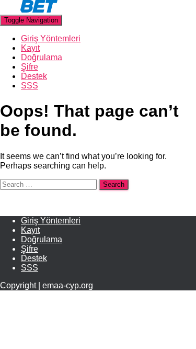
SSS (29, 85)
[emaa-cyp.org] (28, 9)
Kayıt (30, 47)
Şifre (29, 66)
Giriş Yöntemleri (50, 38)
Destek (34, 76)
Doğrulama (41, 57)
